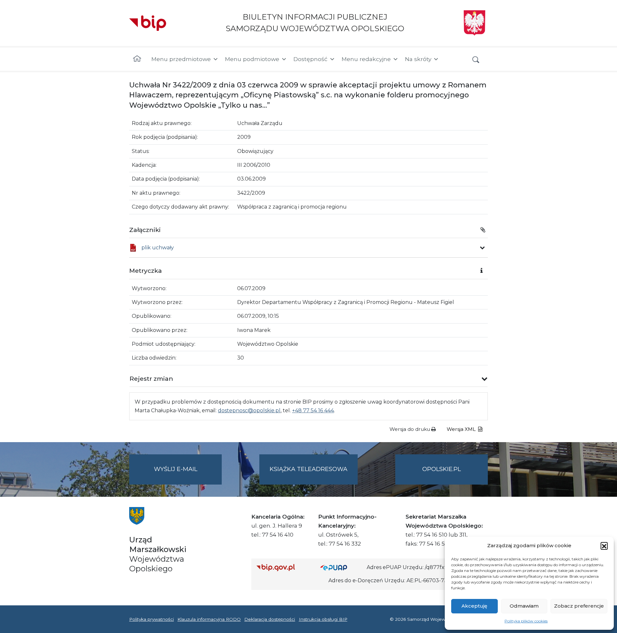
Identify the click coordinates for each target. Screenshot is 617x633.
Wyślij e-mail (188, 475)
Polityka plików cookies (526, 621)
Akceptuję (474, 606)
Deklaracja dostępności (269, 619)
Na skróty (418, 59)
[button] (604, 545)
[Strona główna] (137, 59)
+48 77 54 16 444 (313, 410)
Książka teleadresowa (308, 469)
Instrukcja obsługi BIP (323, 619)
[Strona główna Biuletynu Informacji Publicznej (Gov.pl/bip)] (283, 567)
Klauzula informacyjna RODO (209, 619)
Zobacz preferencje (579, 606)
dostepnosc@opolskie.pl (249, 410)
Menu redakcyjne (366, 59)
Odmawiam (524, 606)
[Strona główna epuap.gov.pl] (341, 567)
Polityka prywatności (151, 619)
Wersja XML (462, 429)
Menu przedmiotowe (181, 59)
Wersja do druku (410, 429)
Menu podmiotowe (252, 59)
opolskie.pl (441, 469)
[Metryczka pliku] (482, 247)
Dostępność (310, 59)
